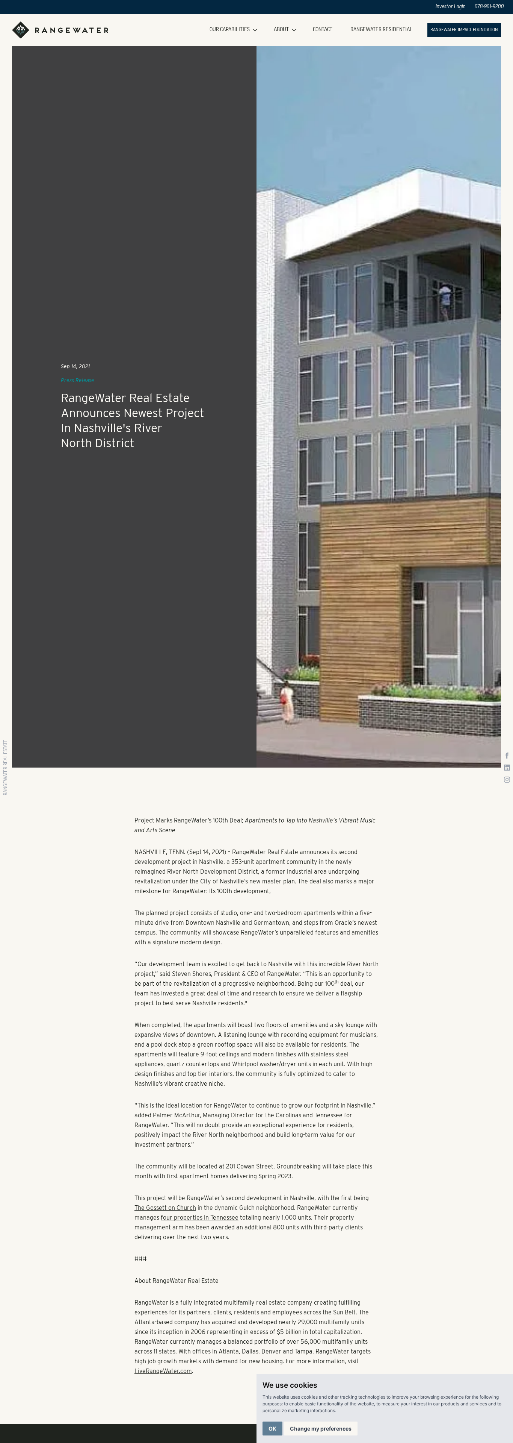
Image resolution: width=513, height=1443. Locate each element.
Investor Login (451, 7)
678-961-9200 (489, 7)
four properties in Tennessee (199, 1217)
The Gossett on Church (165, 1207)
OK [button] (272, 1428)
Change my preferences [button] (321, 1428)
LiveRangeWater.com (163, 1371)
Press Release (77, 380)
